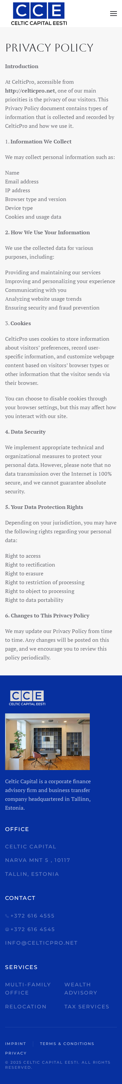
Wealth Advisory (81, 988)
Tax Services (86, 1006)
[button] (113, 13)
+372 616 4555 (33, 915)
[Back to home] (39, 13)
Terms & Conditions (67, 1043)
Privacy (16, 1053)
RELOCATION (26, 1006)
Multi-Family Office (28, 988)
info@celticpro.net (41, 943)
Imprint (15, 1043)
